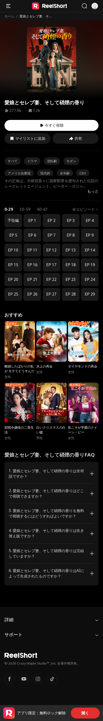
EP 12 (51, 250)
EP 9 (90, 235)
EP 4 (90, 220)
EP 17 (51, 264)
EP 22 (51, 279)
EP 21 (32, 279)
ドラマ (32, 161)
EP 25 (13, 294)
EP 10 (13, 250)
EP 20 (13, 279)
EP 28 (71, 294)
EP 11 (32, 250)
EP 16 (32, 264)
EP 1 (32, 220)
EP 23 (71, 279)
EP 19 (90, 264)
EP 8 (71, 235)
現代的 (45, 173)
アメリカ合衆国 (19, 173)
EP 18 (71, 264)
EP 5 (13, 235)
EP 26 (32, 294)
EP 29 (90, 294)
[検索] (84, 6)
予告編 (13, 220)
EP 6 (32, 235)
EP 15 (13, 264)
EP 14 (90, 250)
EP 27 (51, 294)
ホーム (9, 16)
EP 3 (71, 220)
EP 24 (90, 279)
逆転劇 (52, 161)
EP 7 (52, 235)
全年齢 (65, 173)
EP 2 (52, 220)
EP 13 (71, 250)
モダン (71, 161)
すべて (13, 161)
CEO (83, 173)
